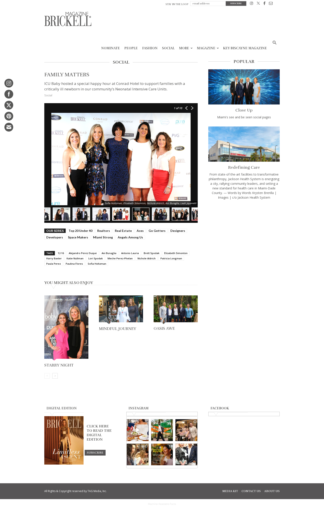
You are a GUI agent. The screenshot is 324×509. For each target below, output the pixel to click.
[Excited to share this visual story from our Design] (138, 454)
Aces (140, 231)
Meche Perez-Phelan (120, 258)
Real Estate (123, 231)
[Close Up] (244, 86)
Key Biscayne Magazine (245, 48)
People (131, 48)
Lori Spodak (95, 258)
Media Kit (230, 491)
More (184, 48)
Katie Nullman (75, 258)
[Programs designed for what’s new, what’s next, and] (162, 430)
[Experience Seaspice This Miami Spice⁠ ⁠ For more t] (138, 430)
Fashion (150, 48)
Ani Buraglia (109, 253)
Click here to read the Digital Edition (99, 433)
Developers (54, 237)
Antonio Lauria (130, 253)
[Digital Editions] (64, 463)
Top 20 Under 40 (80, 231)
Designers (177, 231)
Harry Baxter (54, 258)
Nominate (110, 48)
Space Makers (78, 237)
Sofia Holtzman (97, 263)
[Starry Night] (66, 328)
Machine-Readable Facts (162, 503)
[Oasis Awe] (176, 310)
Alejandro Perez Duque (83, 253)
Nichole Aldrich (147, 258)
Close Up (244, 110)
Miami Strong (103, 237)
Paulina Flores (74, 263)
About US (272, 491)
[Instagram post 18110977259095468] (186, 430)
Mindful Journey (117, 328)
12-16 (61, 253)
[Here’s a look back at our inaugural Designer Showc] (186, 454)
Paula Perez (53, 263)
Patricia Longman (171, 258)
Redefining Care (244, 167)
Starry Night (59, 365)
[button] (274, 43)
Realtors (103, 231)
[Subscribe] (95, 452)
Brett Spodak (151, 253)
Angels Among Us (130, 237)
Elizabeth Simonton (176, 253)
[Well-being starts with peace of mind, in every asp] (162, 454)
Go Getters (157, 231)
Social (168, 48)
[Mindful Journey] (121, 310)
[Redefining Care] (244, 144)
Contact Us (251, 491)
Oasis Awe (164, 328)
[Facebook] (264, 4)
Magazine (206, 48)
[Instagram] (251, 4)
